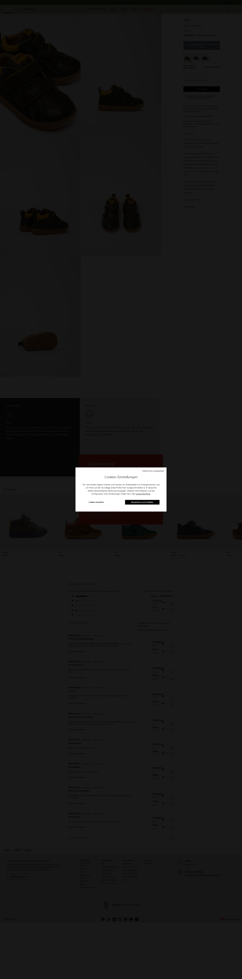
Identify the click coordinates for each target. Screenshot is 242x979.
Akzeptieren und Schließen (142, 502)
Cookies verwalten (96, 502)
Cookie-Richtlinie (143, 493)
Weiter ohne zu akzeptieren (153, 471)
